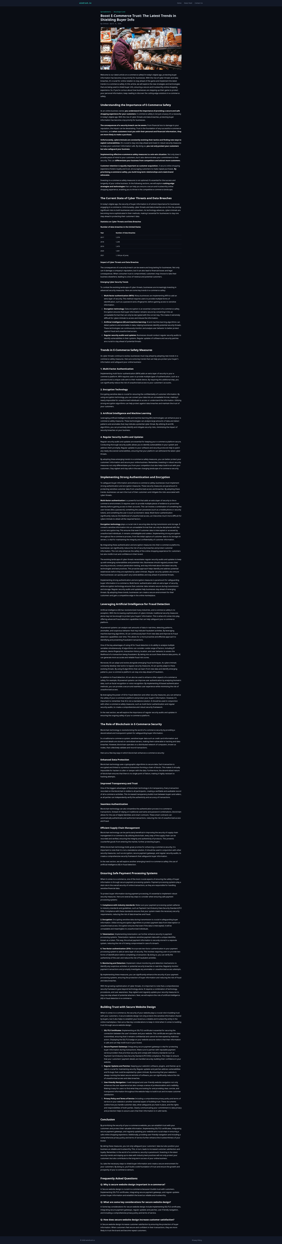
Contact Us (199, 3)
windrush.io (85, 3)
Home (179, 3)
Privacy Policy (197, 1240)
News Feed (188, 3)
